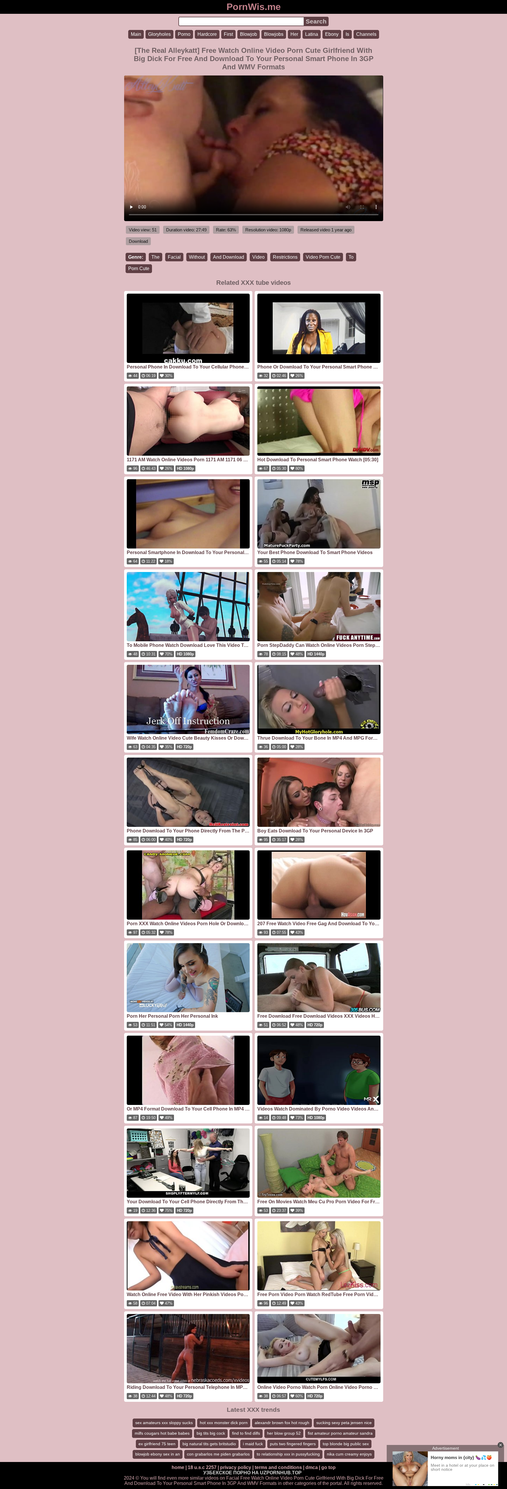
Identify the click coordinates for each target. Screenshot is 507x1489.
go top (328, 1467)
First (228, 34)
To (351, 257)
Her (294, 34)
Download (138, 241)
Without (197, 257)
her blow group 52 (284, 1433)
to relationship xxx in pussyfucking (288, 1454)
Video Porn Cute (323, 257)
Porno (184, 34)
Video (258, 257)
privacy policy (235, 1467)
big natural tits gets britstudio (209, 1443)
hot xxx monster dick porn (224, 1422)
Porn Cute (138, 268)
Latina (311, 34)
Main (136, 34)
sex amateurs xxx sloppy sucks (164, 1422)
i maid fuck (253, 1443)
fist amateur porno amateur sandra (340, 1433)
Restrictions (285, 257)
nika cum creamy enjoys (349, 1454)
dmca (311, 1467)
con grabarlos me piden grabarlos (218, 1454)
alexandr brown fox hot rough (282, 1422)
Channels (366, 34)
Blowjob (248, 34)
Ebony (332, 34)
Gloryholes (159, 34)
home (178, 1467)
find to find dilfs (246, 1433)
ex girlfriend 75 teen (156, 1443)
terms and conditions (278, 1467)
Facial (174, 257)
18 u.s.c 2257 (202, 1467)
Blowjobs (273, 34)
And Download (228, 257)
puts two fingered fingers (293, 1443)
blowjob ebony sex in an (157, 1454)
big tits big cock (211, 1433)
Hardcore (207, 34)
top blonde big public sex (346, 1443)
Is (347, 34)
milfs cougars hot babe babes (162, 1433)
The (155, 257)
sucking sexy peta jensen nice (344, 1422)
